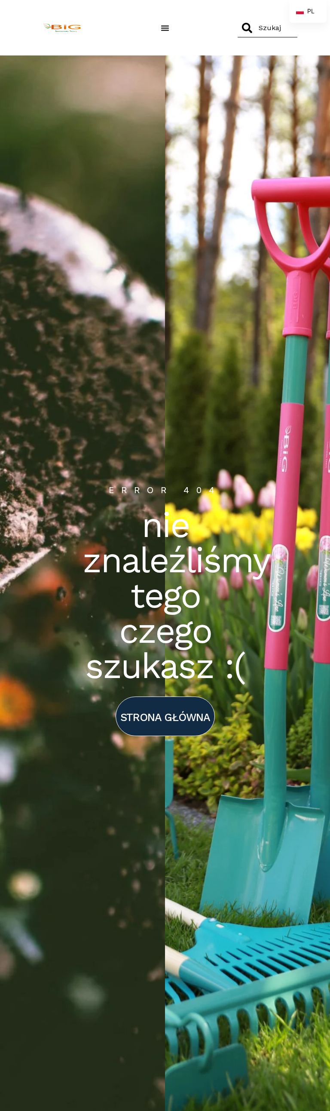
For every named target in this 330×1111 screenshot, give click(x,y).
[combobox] (267, 27)
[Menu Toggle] (165, 28)
